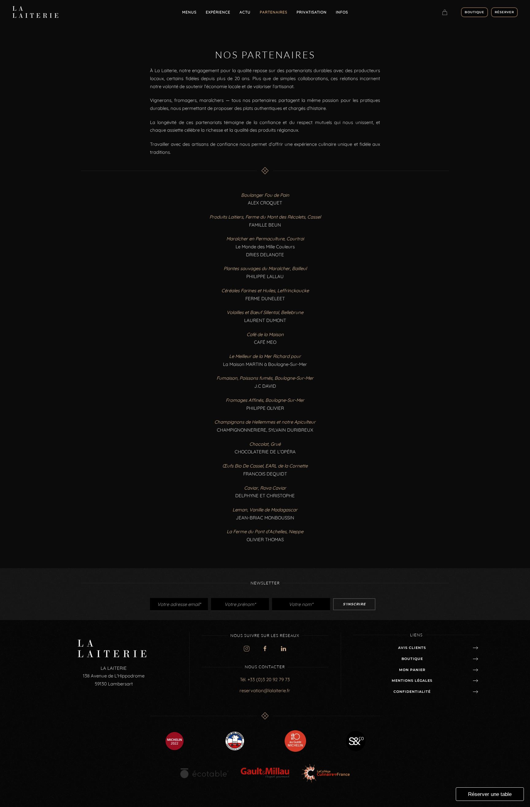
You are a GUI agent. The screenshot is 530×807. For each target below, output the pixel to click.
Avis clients (412, 648)
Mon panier (412, 670)
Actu (245, 12)
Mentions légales (412, 680)
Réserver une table (490, 794)
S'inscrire (354, 604)
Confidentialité (412, 691)
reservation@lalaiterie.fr (265, 690)
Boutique (474, 12)
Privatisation (312, 12)
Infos (342, 12)
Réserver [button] (504, 12)
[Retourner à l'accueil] (36, 12)
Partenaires (273, 12)
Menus (189, 12)
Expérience (218, 12)
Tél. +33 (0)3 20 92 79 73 (265, 679)
